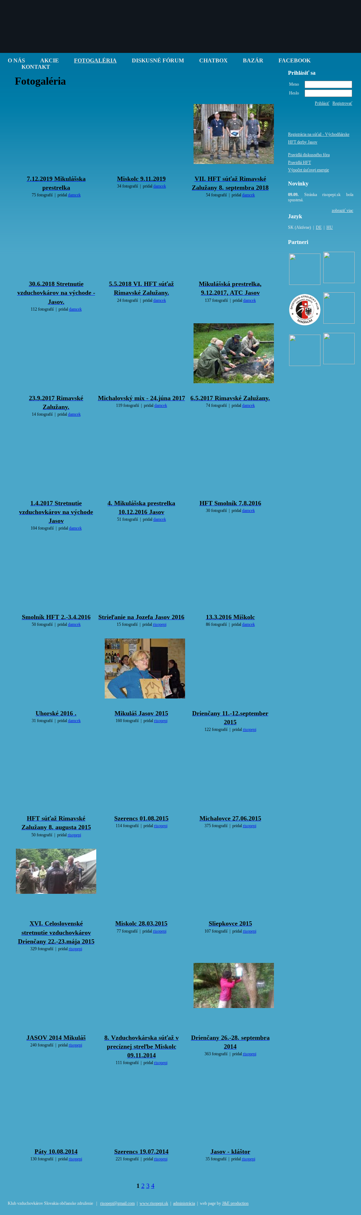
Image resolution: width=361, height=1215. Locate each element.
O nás (16, 60)
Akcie (49, 60)
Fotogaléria (95, 60)
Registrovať (342, 103)
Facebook (295, 60)
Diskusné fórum (158, 60)
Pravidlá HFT (299, 162)
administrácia (184, 1203)
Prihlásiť (322, 103)
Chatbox (213, 60)
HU (329, 227)
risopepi (159, 624)
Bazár (253, 60)
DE (319, 227)
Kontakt (36, 67)
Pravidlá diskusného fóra (309, 154)
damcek (74, 195)
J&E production (235, 1203)
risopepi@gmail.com (117, 1203)
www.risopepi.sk (154, 1203)
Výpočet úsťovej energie (308, 169)
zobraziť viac (342, 210)
